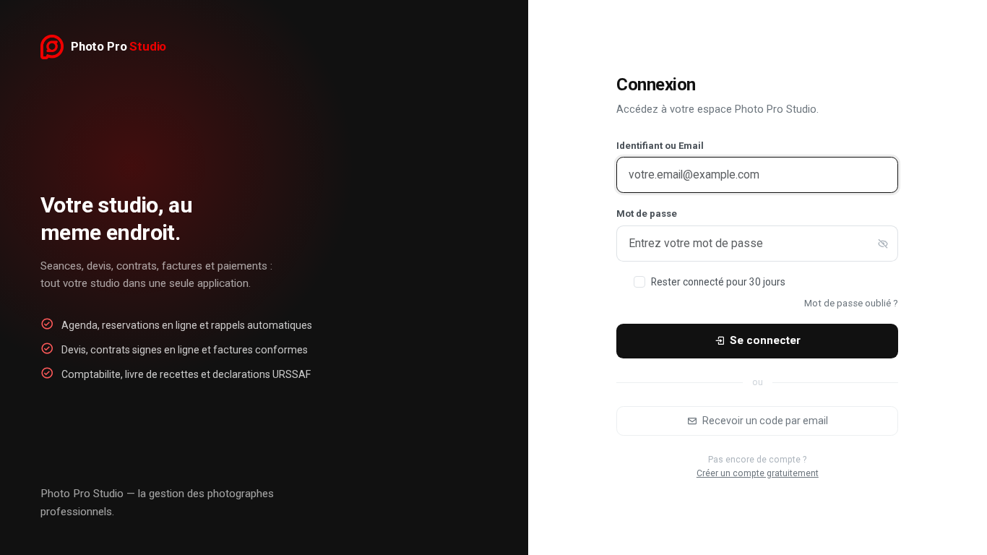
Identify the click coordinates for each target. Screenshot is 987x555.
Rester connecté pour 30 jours (718, 282)
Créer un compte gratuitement (758, 473)
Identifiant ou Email (660, 145)
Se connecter (765, 340)
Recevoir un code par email (765, 420)
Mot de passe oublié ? (851, 303)
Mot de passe (646, 213)
